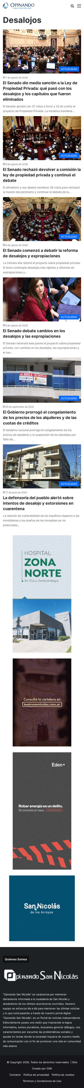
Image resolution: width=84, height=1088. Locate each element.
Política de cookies (63, 1074)
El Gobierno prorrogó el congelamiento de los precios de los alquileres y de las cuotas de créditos (40, 417)
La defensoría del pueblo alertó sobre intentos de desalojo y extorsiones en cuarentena (38, 503)
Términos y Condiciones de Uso (42, 1081)
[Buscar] (72, 7)
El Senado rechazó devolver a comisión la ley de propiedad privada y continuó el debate (42, 175)
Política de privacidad (36, 1074)
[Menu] (79, 7)
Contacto (15, 1074)
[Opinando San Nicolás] (18, 6)
